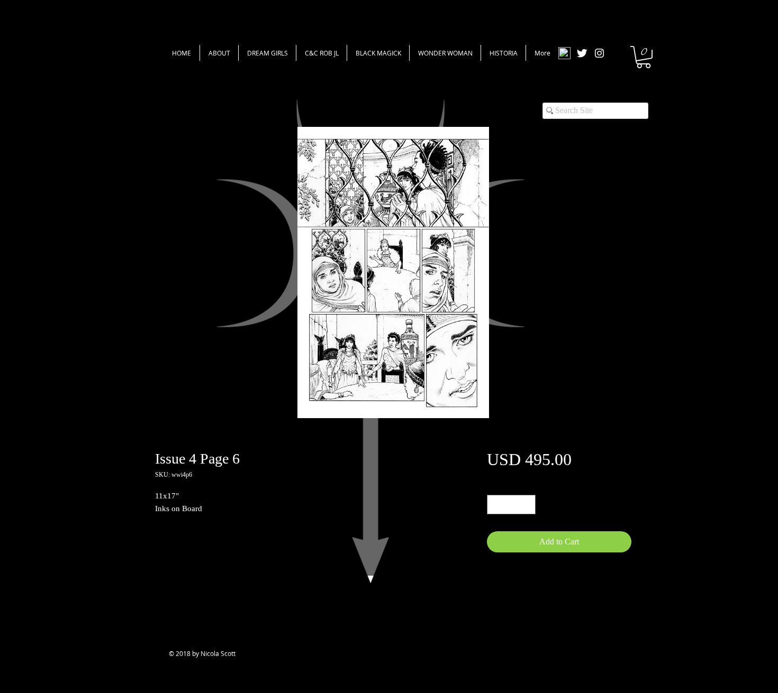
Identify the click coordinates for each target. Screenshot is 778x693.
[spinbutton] (511, 504)
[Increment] (527, 504)
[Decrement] (495, 504)
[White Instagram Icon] (599, 53)
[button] (643, 57)
